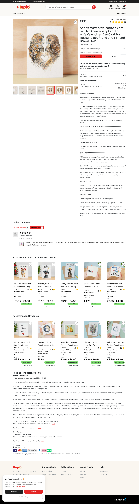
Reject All (14, 492)
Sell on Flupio (113, 2)
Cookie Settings (23, 497)
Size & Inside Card (86, 45)
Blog (82, 477)
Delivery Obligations (49, 474)
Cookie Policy (21, 486)
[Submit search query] (94, 7)
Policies (83, 474)
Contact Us (103, 474)
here (53, 424)
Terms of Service (66, 474)
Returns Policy (47, 471)
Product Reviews (21, 227)
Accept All (34, 492)
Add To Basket (91, 56)
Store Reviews (36, 227)
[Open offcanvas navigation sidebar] (14, 7)
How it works (121, 13)
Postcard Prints (120, 19)
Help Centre (122, 2)
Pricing (63, 471)
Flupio (82, 471)
